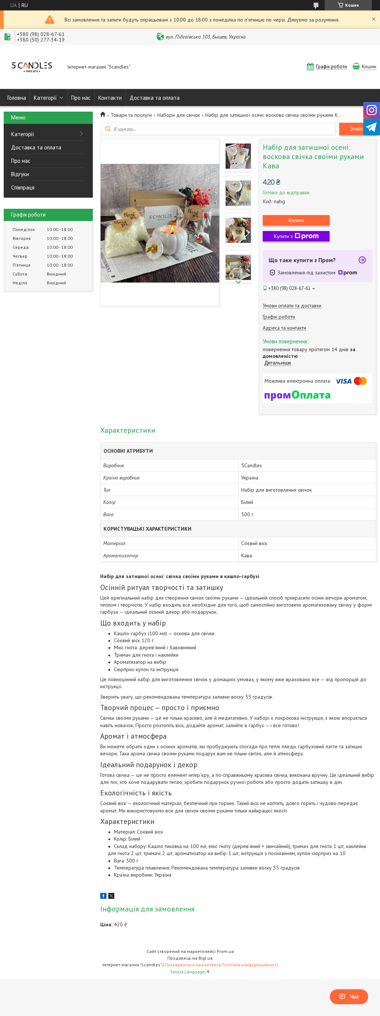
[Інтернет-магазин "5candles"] (32, 67)
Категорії (45, 97)
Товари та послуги (131, 115)
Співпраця (23, 187)
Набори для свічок (178, 115)
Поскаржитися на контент (191, 964)
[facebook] (103, 897)
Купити (296, 220)
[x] (111, 897)
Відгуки (20, 174)
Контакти (110, 97)
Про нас (81, 97)
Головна (16, 97)
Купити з (283, 236)
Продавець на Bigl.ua (190, 958)
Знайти (358, 129)
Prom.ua (225, 951)
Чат (354, 997)
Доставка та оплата (155, 97)
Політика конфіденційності (250, 964)
